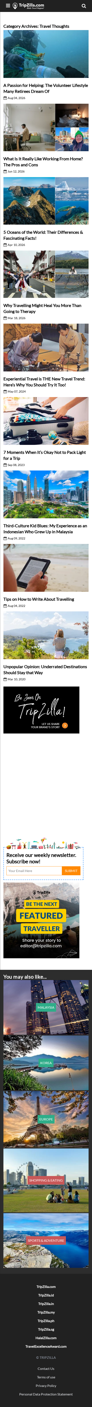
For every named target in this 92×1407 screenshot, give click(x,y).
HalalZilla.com (46, 1338)
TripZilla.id (46, 1295)
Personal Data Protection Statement (46, 1394)
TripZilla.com (46, 1286)
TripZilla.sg (46, 1329)
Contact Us (46, 1368)
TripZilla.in (46, 1304)
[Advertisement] (46, 781)
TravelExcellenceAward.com (46, 1346)
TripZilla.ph (46, 1321)
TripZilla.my (46, 1312)
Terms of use (46, 1377)
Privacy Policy (46, 1386)
